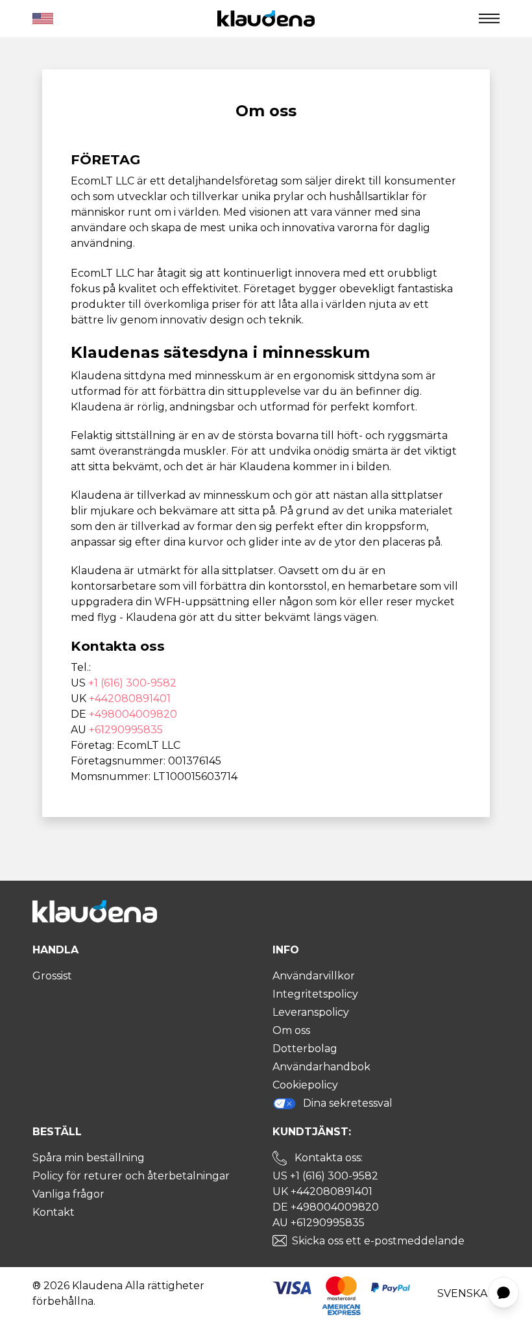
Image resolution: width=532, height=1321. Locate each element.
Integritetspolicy (315, 994)
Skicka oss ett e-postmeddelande (378, 1241)
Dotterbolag (304, 1048)
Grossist (52, 976)
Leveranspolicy (310, 1012)
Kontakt (53, 1212)
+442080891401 (130, 698)
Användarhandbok (321, 1067)
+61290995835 (126, 729)
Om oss (291, 1030)
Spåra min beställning (88, 1157)
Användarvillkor (313, 976)
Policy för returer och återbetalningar (131, 1176)
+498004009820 (133, 714)
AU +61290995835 (318, 1222)
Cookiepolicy (305, 1085)
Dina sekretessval (348, 1103)
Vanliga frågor (68, 1194)
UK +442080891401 (322, 1191)
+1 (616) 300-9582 (132, 683)
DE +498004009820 (325, 1207)
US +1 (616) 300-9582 (325, 1176)
